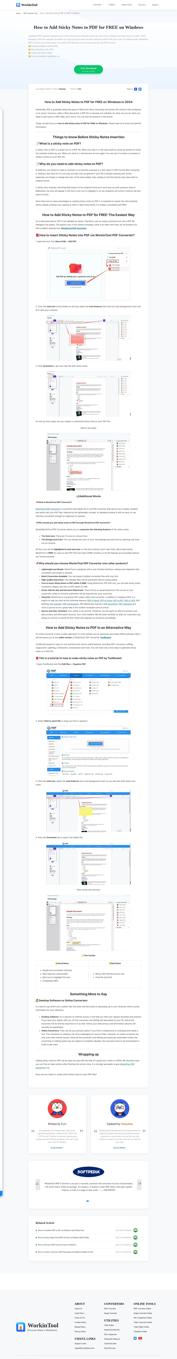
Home (18, 13)
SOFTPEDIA (109, 1190)
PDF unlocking (125, 604)
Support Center (80, 1344)
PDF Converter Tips (30, 13)
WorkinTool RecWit (111, 1330)
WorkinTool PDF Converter (48, 509)
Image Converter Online (143, 1313)
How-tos (141, 5)
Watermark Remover (112, 1339)
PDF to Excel (106, 600)
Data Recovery (110, 1348)
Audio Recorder (110, 1344)
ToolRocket (105, 637)
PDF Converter (110, 1309)
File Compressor (110, 1334)
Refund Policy (80, 1327)
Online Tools (126, 5)
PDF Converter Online (142, 1309)
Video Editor (109, 1325)
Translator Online (140, 1331)
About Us (78, 1309)
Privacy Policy (80, 1331)
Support (155, 5)
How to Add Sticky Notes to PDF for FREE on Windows (59, 13)
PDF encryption (111, 604)
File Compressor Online (143, 1318)
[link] (18, 13)
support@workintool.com (84, 1348)
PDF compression (71, 604)
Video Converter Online (143, 1322)
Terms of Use (80, 1318)
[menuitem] (99, 4)
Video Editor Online (141, 1327)
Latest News (79, 1313)
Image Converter (110, 1313)
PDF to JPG (129, 600)
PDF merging (56, 604)
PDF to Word (93, 600)
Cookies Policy (80, 1322)
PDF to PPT (118, 600)
